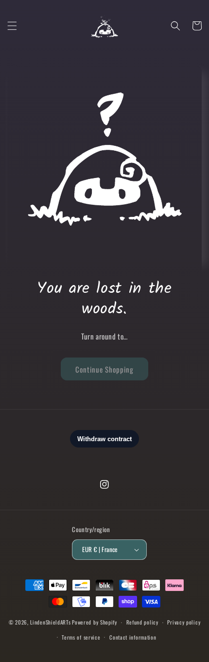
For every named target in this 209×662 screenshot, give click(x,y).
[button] (12, 25)
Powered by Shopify (94, 622)
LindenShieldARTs (50, 622)
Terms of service (81, 637)
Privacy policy (183, 622)
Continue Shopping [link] (104, 369)
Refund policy (142, 622)
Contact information (132, 637)
